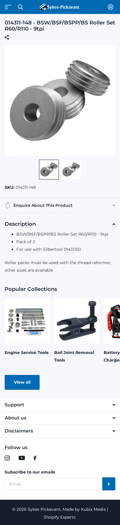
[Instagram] (7, 458)
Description (20, 224)
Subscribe (108, 483)
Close (20, 7)
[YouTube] (22, 458)
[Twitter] (47, 458)
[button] (49, 169)
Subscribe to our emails (30, 472)
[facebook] (34, 458)
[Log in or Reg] (111, 7)
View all (22, 382)
